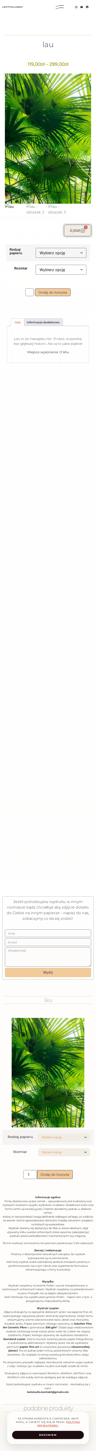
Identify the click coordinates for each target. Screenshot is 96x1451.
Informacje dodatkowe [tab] (43, 322)
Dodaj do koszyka (52, 292)
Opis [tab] (17, 322)
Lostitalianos (12, 7)
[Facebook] (87, 7)
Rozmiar (20, 268)
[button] (59, 7)
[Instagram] (76, 6)
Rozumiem (48, 1434)
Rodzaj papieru (16, 251)
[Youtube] (81, 6)
